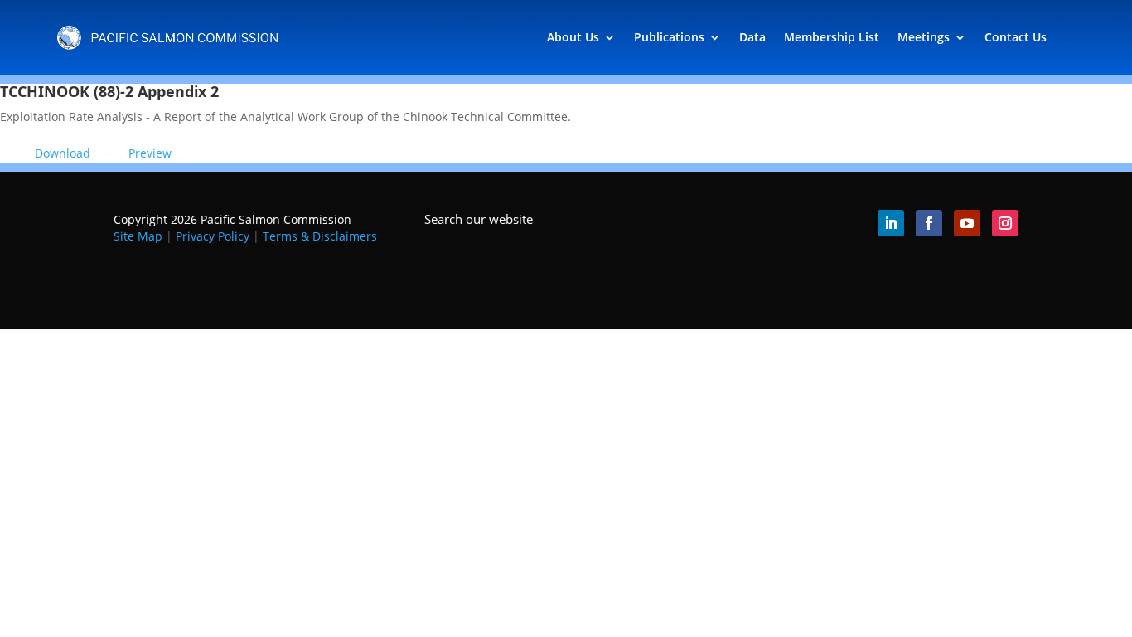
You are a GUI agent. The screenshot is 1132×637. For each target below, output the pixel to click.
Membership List (831, 37)
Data (752, 37)
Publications (669, 37)
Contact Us (1015, 37)
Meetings (923, 37)
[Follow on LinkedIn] (891, 223)
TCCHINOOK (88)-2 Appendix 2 (109, 91)
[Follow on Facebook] (929, 223)
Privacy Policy (212, 236)
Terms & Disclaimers (320, 236)
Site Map (138, 236)
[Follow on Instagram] (1005, 223)
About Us (573, 37)
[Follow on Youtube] (967, 223)
